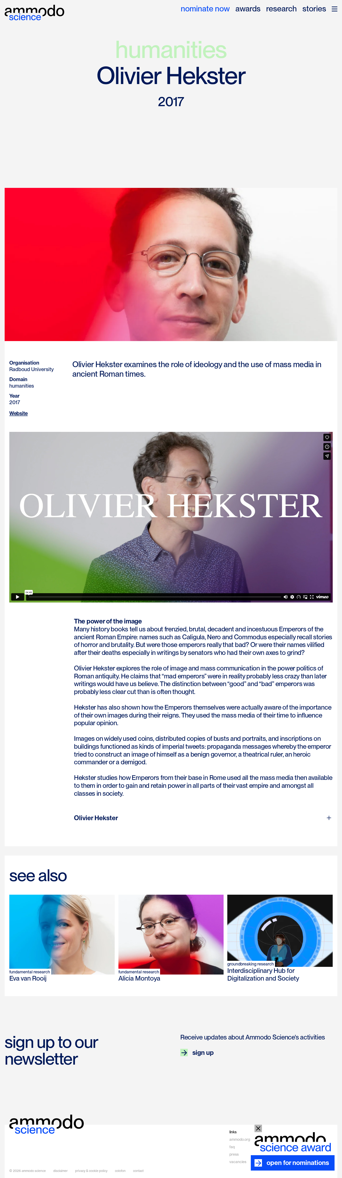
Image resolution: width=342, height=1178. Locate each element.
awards (248, 9)
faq (232, 1147)
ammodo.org (239, 1139)
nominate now (205, 9)
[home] (34, 12)
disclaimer (60, 1171)
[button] (334, 9)
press (234, 1154)
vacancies (237, 1162)
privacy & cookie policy (91, 1171)
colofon (120, 1171)
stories (314, 9)
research (281, 9)
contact (138, 1171)
